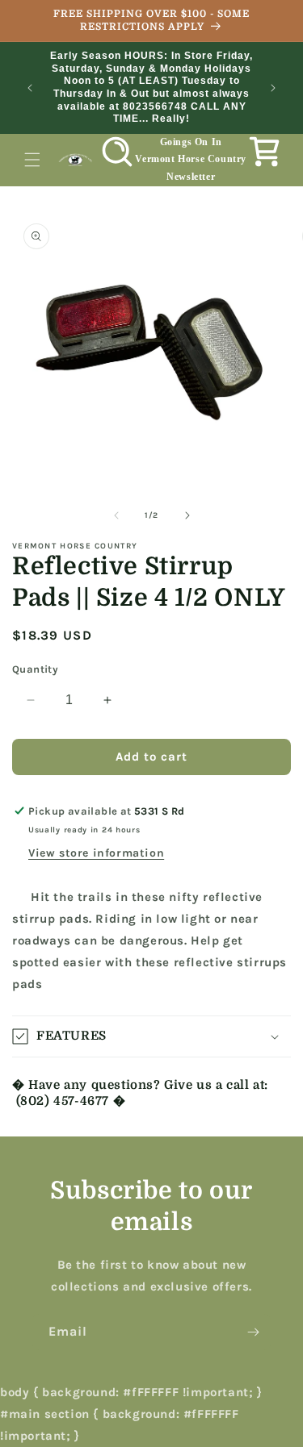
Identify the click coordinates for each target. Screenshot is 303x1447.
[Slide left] (116, 515)
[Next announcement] (273, 88)
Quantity (35, 669)
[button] (32, 159)
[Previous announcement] (30, 88)
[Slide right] (187, 515)
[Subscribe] (253, 1332)
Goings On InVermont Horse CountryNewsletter (190, 159)
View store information (96, 853)
